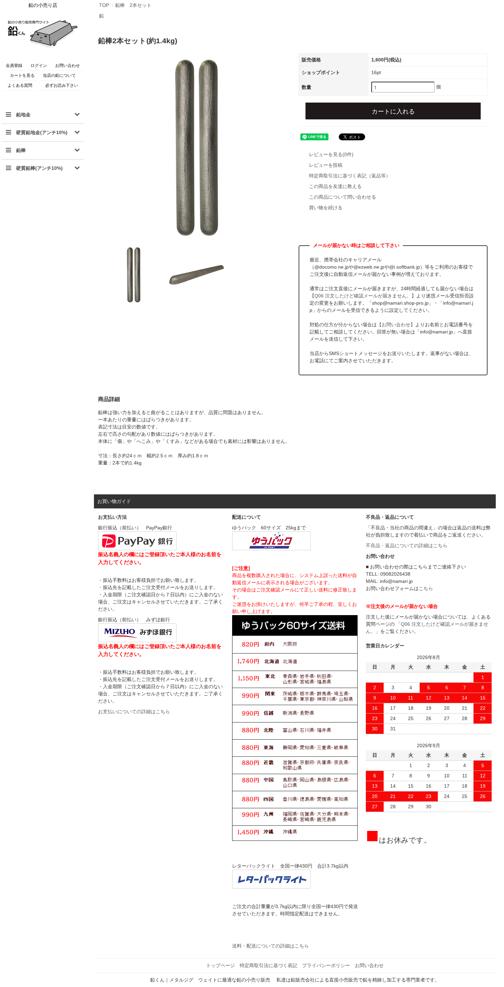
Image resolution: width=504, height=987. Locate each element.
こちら (426, 588)
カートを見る (22, 75)
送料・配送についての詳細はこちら (270, 946)
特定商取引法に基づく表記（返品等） (350, 175)
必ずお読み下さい (61, 85)
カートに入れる (393, 110)
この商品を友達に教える (335, 186)
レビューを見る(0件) (331, 154)
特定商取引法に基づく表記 (268, 965)
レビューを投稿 (326, 165)
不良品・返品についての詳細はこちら (406, 545)
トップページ (220, 965)
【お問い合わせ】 (396, 324)
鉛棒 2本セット (133, 5)
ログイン (39, 65)
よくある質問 (20, 85)
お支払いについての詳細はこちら (134, 711)
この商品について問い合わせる (342, 197)
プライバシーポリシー (326, 965)
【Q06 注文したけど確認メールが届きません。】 (363, 295)
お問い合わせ (67, 65)
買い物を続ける (326, 207)
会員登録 (14, 65)
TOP (104, 5)
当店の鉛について (59, 75)
